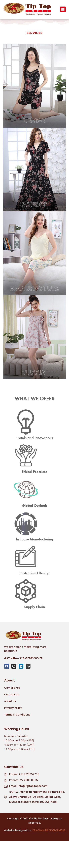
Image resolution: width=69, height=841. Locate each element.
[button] (63, 9)
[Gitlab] (28, 666)
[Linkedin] (21, 666)
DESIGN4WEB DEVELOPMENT (48, 830)
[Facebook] (6, 666)
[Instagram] (13, 666)
